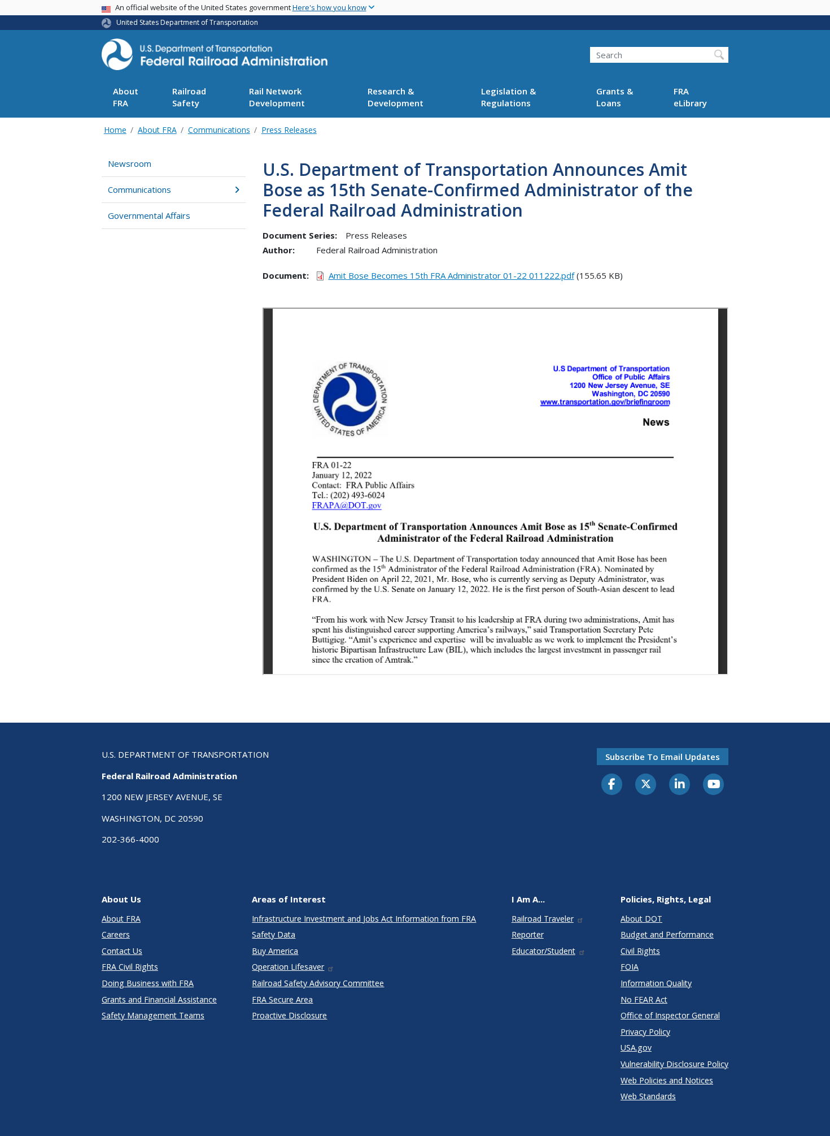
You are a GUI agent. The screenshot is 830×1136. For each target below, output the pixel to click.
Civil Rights (640, 950)
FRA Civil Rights (130, 966)
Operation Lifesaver (288, 966)
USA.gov (636, 1047)
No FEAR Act (644, 999)
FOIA (630, 966)
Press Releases (289, 129)
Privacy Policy (645, 1031)
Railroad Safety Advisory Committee (318, 983)
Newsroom (129, 163)
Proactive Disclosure (289, 1015)
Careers (116, 934)
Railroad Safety (189, 97)
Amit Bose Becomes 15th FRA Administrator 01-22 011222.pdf (451, 275)
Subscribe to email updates (662, 756)
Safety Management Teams (153, 1015)
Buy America (275, 950)
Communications (219, 129)
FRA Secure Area (282, 999)
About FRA (125, 97)
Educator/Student (543, 950)
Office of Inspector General (670, 1015)
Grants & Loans (614, 97)
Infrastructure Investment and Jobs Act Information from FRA (364, 918)
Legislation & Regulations (508, 97)
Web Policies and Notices (667, 1080)
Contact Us (122, 950)
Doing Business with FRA (148, 983)
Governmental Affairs (149, 215)
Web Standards (648, 1096)
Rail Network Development (277, 97)
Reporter (528, 934)
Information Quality (656, 983)
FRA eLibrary (690, 97)
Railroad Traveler (543, 918)
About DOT (641, 918)
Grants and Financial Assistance (159, 999)
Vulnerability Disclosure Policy (674, 1064)
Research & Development (395, 97)
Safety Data (273, 934)
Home (115, 129)
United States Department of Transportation (187, 22)
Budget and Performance (667, 934)
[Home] (214, 57)
